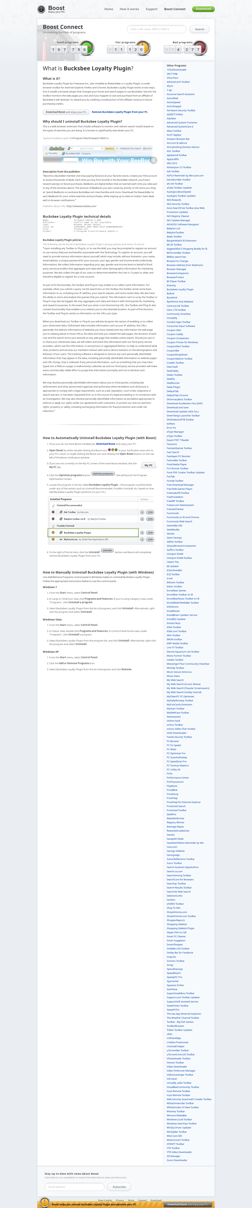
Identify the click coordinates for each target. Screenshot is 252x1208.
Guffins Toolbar (175, 549)
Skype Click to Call (176, 932)
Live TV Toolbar (175, 647)
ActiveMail (172, 98)
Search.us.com (175, 871)
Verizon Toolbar (175, 1062)
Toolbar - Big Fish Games (180, 1021)
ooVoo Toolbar (175, 724)
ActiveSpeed (173, 102)
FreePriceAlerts (175, 497)
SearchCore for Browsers (180, 879)
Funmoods (173, 513)
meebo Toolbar (175, 659)
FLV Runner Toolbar (177, 468)
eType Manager (175, 431)
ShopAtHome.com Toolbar (181, 916)
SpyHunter (173, 981)
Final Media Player (177, 464)
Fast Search (173, 452)
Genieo (171, 533)
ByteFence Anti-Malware (180, 301)
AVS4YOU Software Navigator (183, 224)
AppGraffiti (173, 159)
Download (203, 9)
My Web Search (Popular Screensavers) (188, 688)
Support (152, 9)
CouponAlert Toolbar (178, 346)
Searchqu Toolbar (176, 883)
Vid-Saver (172, 1078)
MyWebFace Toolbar (178, 712)
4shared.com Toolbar (178, 81)
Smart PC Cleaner (176, 936)
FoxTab (171, 476)
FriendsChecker (175, 509)
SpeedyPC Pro (174, 977)
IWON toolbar (174, 639)
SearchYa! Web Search (179, 891)
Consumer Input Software (181, 326)
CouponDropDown (177, 354)
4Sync (170, 85)
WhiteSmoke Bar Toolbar (180, 1103)
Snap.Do (171, 956)
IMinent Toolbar (175, 582)
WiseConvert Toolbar (178, 1140)
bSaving (171, 285)
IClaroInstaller (174, 570)
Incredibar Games (176, 590)
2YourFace (172, 77)
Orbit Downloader (177, 732)
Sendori (171, 899)
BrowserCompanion (178, 273)
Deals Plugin (173, 387)
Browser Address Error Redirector (185, 265)
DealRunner (173, 383)
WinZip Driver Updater (179, 1127)
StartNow (172, 989)
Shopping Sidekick (177, 924)
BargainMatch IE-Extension (181, 240)
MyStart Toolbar (175, 708)
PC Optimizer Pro (176, 753)
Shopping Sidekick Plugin (180, 928)
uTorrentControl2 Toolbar (181, 1054)
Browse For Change (177, 261)
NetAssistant (174, 716)
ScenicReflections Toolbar (181, 859)
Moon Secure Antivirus (179, 672)
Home (108, 9)
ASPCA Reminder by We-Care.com (185, 175)
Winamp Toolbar (176, 1111)
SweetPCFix (173, 1009)
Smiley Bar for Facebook (180, 952)
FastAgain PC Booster (178, 456)
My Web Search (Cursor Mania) (184, 684)
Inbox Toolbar (174, 586)
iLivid (169, 578)
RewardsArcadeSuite (178, 830)
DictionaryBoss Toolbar (179, 399)
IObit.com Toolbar (177, 631)
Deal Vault (172, 366)
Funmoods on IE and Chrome (183, 517)
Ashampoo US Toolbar (179, 167)
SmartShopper (175, 944)
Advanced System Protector (182, 122)
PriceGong (172, 794)
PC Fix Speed (174, 745)
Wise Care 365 (174, 1135)
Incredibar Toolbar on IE (180, 594)
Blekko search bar (176, 256)
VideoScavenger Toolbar (180, 1074)
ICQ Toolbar (173, 574)
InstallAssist (173, 611)
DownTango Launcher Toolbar (183, 415)
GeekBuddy (173, 529)
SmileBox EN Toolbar (178, 948)
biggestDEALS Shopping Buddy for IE (187, 248)
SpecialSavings (175, 969)
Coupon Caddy (175, 334)
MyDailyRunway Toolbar (180, 700)
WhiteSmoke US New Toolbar (183, 1107)
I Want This (173, 562)
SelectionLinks (174, 895)
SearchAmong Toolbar (179, 875)
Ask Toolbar (173, 171)
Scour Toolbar (174, 863)
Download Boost (66, 112)
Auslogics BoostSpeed (179, 191)
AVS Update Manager (178, 220)
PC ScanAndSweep (177, 757)
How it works (129, 9)
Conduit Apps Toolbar (179, 322)
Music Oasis (173, 676)
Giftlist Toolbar (175, 541)
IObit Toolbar (174, 627)
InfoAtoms (172, 606)
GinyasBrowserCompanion (181, 545)
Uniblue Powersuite (177, 1042)
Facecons (172, 444)
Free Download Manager (180, 484)
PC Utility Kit (173, 769)
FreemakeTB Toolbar (178, 493)
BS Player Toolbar (176, 281)
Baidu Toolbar (174, 236)
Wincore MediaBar (177, 1115)
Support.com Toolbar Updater (183, 997)
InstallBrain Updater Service (182, 615)
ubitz (169, 1034)
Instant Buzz (173, 623)
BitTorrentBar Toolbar (178, 252)
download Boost (105, 444)
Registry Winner (175, 822)
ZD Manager (173, 1156)
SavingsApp (173, 855)
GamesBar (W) (174, 525)
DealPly (171, 379)
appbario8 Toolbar (177, 155)
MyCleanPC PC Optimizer (180, 696)
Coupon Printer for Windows (182, 342)
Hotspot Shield (175, 553)
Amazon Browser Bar (178, 139)
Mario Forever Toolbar (179, 655)
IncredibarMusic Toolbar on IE (183, 598)
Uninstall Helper (175, 1046)
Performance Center (178, 777)
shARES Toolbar (175, 903)
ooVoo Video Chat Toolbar (181, 728)
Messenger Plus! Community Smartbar (188, 663)
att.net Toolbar (175, 183)
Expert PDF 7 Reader (178, 440)
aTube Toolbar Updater (179, 187)
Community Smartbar (179, 313)
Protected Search (176, 806)
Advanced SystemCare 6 (180, 126)
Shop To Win (173, 907)
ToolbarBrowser (175, 1026)
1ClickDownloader (177, 69)
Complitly (172, 318)
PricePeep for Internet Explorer (184, 802)
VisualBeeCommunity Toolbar (183, 1087)
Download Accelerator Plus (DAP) (185, 403)
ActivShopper (174, 106)
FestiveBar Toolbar (177, 460)
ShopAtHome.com (177, 912)
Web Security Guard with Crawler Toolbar (189, 1099)
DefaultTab (173, 391)
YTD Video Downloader (179, 1152)
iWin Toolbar (173, 635)
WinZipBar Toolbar (177, 1131)
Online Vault (173, 720)
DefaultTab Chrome (177, 395)
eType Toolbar (174, 436)
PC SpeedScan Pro (177, 761)
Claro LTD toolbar (176, 309)
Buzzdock (172, 297)
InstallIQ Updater (176, 619)
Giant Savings (174, 537)
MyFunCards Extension (179, 704)
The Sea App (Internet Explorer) (184, 1013)
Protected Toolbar (177, 810)
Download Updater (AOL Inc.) (183, 411)
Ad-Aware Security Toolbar (181, 110)
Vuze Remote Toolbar (178, 1091)
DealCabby (173, 370)
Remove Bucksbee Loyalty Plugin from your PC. (120, 112)
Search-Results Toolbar (179, 887)
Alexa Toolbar (174, 130)
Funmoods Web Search (179, 521)
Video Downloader (177, 1066)
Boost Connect (175, 9)
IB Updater (173, 566)
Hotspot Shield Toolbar (179, 558)
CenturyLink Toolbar (178, 305)
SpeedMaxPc (174, 973)
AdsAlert (171, 118)
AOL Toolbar (173, 151)
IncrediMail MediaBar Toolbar (183, 602)
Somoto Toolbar (175, 960)
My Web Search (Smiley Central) (184, 692)
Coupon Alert (174, 330)
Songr (170, 965)
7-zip (169, 90)
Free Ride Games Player (179, 488)
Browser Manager (176, 269)
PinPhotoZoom (175, 781)
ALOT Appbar (174, 134)
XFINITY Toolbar (175, 1144)
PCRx (169, 773)
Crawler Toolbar (175, 362)
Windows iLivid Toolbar (179, 1119)
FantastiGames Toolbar (179, 448)
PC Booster (173, 741)
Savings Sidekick (176, 851)
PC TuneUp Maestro (178, 765)
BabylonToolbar (175, 232)
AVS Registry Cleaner (178, 216)
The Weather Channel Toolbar (183, 1017)
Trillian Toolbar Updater (179, 1030)
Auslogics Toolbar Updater (181, 195)
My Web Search (175, 680)
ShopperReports (176, 920)
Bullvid (170, 293)
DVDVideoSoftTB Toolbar (180, 419)
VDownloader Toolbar (179, 1058)
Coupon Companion (178, 338)
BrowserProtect (175, 277)
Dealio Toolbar (174, 374)
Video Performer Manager (181, 1070)
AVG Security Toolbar (178, 204)
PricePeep (172, 798)
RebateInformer (175, 818)
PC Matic (171, 749)
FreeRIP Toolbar (175, 501)
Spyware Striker (175, 985)
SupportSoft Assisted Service (182, 1001)
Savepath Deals (175, 838)
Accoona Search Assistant (181, 94)
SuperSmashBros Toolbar (180, 993)
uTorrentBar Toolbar (178, 1050)
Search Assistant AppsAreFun (183, 867)
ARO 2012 (172, 163)
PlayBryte (172, 786)
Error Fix (171, 427)
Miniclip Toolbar (175, 667)
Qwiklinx (171, 814)
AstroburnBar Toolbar (179, 179)
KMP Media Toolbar (177, 643)
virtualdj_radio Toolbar (179, 1082)
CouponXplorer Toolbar (180, 358)
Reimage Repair (175, 826)
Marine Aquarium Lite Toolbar (183, 651)
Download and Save (178, 407)
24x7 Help (172, 73)
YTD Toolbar (173, 1148)
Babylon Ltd (173, 228)
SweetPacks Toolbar (178, 1005)
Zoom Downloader (177, 1160)
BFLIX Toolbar (174, 244)
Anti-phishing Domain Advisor (183, 147)
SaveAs (171, 834)
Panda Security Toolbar (179, 737)
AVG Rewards (174, 199)
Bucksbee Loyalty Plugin (180, 289)
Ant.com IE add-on (177, 143)
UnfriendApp (174, 1038)
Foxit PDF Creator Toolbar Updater (186, 472)
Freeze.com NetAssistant (180, 505)
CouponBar (173, 350)
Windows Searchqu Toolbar (182, 1123)
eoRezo (171, 423)
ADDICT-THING (175, 114)
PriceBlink (172, 790)
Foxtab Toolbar (175, 480)
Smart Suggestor (176, 940)
